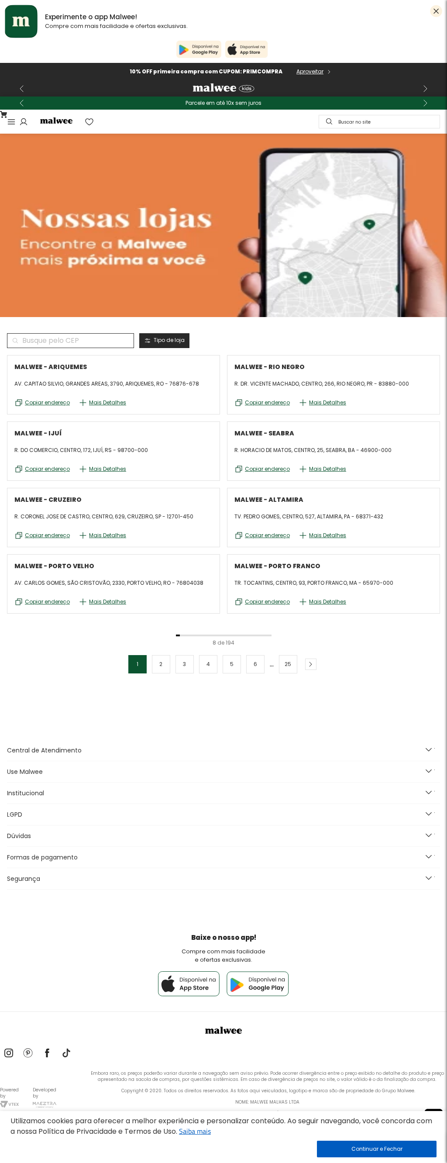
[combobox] (379, 121)
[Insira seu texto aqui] (8, 1053)
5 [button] (232, 664)
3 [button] (184, 664)
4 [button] (208, 664)
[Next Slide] (425, 89)
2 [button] (160, 664)
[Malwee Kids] (223, 88)
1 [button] (137, 664)
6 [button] (255, 664)
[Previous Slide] (22, 89)
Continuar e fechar (377, 1149)
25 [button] (288, 664)
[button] (311, 664)
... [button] (272, 664)
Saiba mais (195, 1131)
